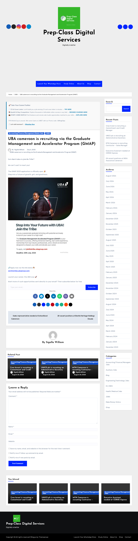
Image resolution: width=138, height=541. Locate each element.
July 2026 (110, 181)
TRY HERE (67, 109)
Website (11, 441)
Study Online (69, 84)
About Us (80, 84)
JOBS (48, 133)
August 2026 (111, 176)
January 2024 (111, 342)
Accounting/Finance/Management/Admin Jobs (26, 133)
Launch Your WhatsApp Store (49, 84)
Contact (97, 84)
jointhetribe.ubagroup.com (19, 271)
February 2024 (111, 336)
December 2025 (112, 219)
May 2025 (109, 256)
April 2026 (110, 197)
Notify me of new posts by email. (22, 458)
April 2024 (110, 326)
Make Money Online (113, 402)
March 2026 (110, 203)
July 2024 (110, 310)
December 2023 (112, 347)
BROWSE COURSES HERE (78, 112)
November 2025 (112, 224)
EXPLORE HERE (81, 115)
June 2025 (110, 251)
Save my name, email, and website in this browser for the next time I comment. (40, 449)
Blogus (33, 537)
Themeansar (43, 537)
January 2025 (111, 278)
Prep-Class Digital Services (25, 523)
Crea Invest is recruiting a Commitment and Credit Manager (21, 370)
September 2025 (112, 235)
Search (109, 102)
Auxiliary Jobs (111, 370)
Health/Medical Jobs (114, 391)
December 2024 (112, 283)
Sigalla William (19, 150)
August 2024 (111, 304)
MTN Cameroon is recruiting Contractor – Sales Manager (82, 370)
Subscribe (91, 287)
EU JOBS (109, 386)
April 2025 (110, 261)
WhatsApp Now (30, 124)
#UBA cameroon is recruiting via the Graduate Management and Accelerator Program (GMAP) (43, 152)
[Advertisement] (69, 64)
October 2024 (111, 294)
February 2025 (111, 272)
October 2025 (111, 229)
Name (11, 427)
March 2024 (110, 331)
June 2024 (110, 315)
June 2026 (110, 187)
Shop (89, 84)
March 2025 (110, 267)
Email (11, 434)
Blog (107, 375)
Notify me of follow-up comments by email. (26, 453)
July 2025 (110, 245)
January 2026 (111, 213)
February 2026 (111, 208)
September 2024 (112, 299)
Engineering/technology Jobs (117, 381)
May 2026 (110, 192)
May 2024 (110, 320)
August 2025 (111, 240)
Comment (12, 396)
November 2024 (112, 288)
